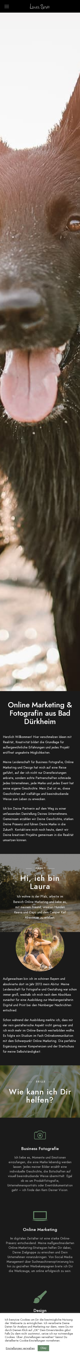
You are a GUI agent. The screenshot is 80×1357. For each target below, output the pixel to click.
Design (40, 1310)
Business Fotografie (40, 1149)
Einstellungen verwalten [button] (20, 1348)
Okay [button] (43, 1348)
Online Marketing (40, 1229)
